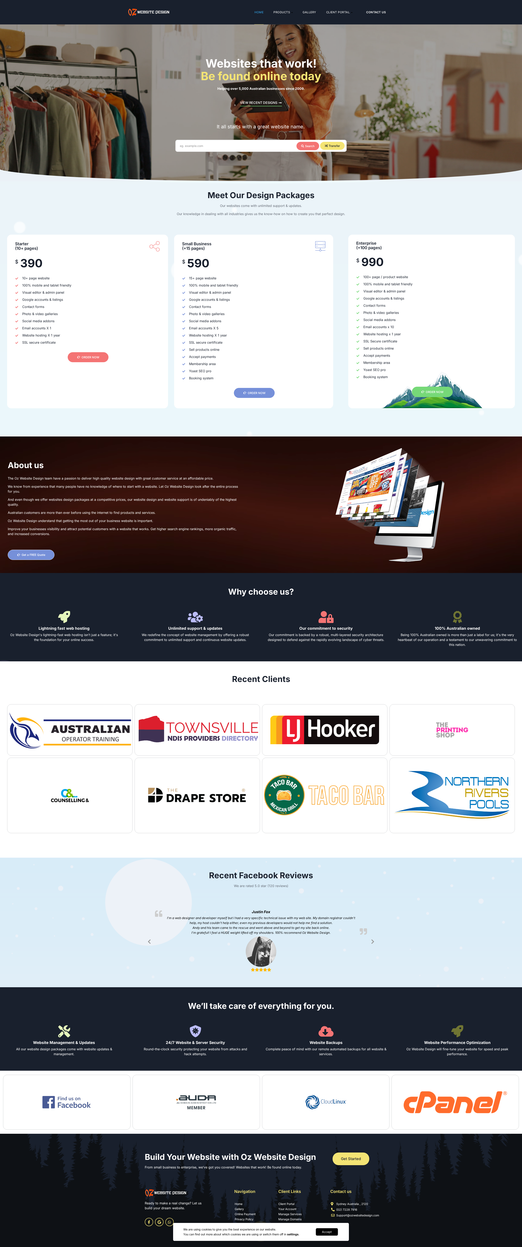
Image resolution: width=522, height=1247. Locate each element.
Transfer (334, 146)
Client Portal (338, 12)
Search (309, 146)
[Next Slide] (372, 940)
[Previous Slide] (149, 940)
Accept (327, 1232)
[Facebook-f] (149, 1222)
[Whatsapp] (169, 1222)
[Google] (159, 1222)
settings (293, 1234)
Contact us (376, 12)
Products (281, 12)
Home (258, 12)
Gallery (309, 12)
